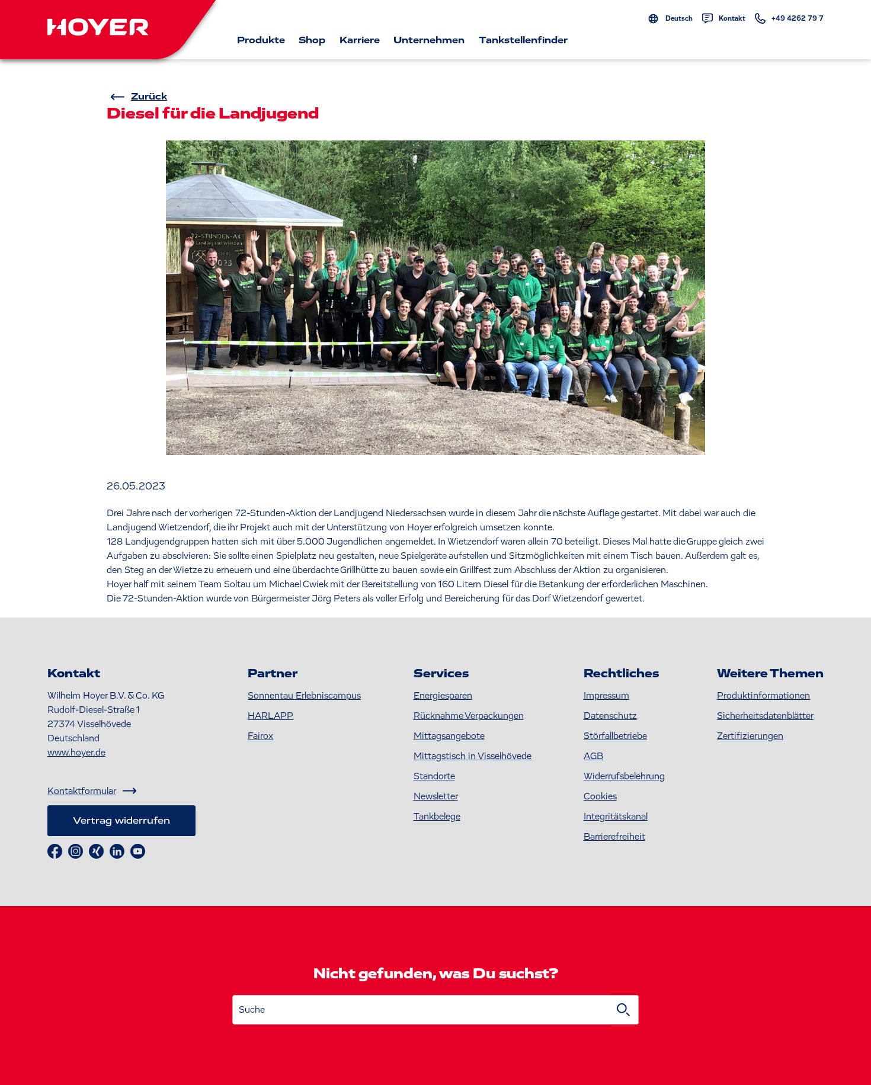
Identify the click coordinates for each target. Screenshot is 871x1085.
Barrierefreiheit (614, 836)
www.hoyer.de (76, 752)
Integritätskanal (616, 816)
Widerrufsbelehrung (624, 776)
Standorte (434, 776)
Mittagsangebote (449, 736)
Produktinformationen (763, 695)
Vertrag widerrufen (121, 820)
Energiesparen (443, 695)
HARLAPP (270, 716)
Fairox (260, 736)
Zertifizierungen (750, 736)
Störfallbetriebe (615, 736)
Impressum (606, 695)
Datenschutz (610, 716)
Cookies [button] (600, 796)
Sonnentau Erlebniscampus (304, 695)
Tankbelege (437, 816)
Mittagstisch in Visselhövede (472, 756)
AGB (593, 756)
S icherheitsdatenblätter (765, 716)
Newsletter (436, 796)
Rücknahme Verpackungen (469, 716)
